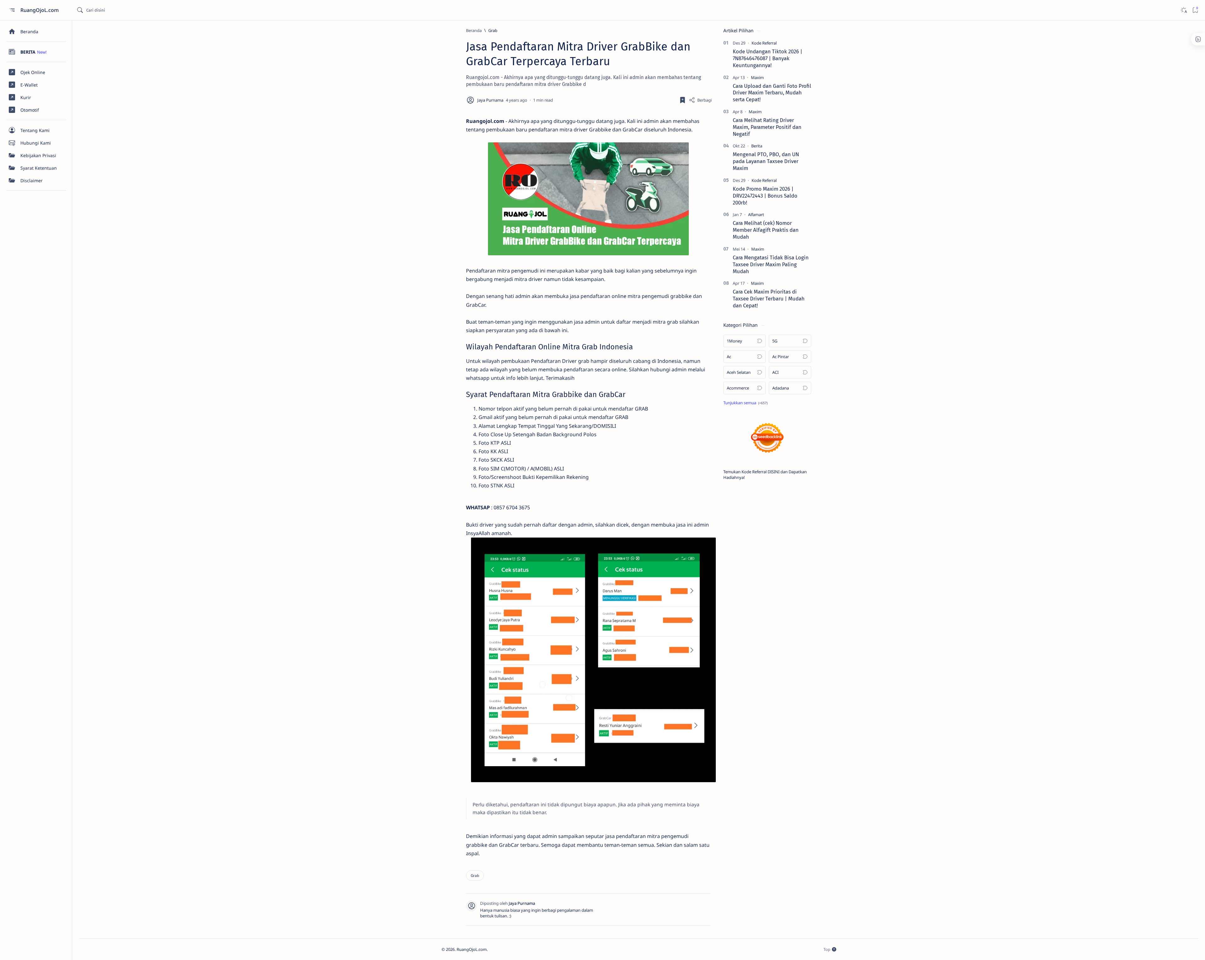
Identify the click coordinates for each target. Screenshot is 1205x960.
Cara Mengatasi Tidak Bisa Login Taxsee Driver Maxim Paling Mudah (771, 264)
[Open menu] (11, 10)
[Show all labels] (745, 402)
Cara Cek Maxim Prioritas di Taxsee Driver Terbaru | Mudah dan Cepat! (769, 299)
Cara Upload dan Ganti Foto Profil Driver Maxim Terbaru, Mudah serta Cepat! (772, 93)
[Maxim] (757, 77)
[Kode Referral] (764, 43)
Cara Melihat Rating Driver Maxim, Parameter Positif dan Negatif (767, 127)
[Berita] (756, 146)
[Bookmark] (1195, 10)
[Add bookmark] (682, 100)
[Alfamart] (756, 214)
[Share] (700, 100)
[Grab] (475, 875)
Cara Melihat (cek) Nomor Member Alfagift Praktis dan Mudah (766, 230)
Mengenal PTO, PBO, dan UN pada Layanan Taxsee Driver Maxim (766, 161)
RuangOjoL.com (40, 10)
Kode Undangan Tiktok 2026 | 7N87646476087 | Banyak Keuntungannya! (767, 58)
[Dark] (1183, 10)
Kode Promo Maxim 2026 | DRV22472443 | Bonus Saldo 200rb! (765, 196)
